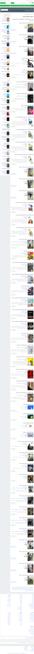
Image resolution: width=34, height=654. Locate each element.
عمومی (17, 5)
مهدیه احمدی (4, 36)
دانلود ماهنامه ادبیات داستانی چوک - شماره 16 (26, 452)
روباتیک (32, 620)
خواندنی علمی (19, 74)
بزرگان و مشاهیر (20, 613)
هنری (21, 623)
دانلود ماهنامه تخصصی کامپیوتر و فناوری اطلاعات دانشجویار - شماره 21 (22, 309)
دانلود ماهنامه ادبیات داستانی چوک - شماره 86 (26, 22)
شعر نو (32, 599)
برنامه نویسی (9, 599)
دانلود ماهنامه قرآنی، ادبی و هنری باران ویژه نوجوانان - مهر (24, 214)
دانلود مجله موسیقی (21, 290)
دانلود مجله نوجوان (20, 123)
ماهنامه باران (24, 118)
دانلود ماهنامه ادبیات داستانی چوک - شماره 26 (26, 517)
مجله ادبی (24, 25)
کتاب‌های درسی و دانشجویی (4, 27)
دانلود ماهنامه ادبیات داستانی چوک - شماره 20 (26, 474)
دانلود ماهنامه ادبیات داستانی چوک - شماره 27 (26, 528)
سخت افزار (9, 601)
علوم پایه (21, 609)
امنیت (9, 598)
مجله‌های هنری (4, 63)
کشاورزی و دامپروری (19, 608)
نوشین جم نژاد (4, 112)
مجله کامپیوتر (8, 613)
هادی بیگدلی (4, 94)
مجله (14, 5)
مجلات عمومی (23, 119)
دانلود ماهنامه (18, 86)
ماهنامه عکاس (31, 20)
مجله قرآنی (24, 136)
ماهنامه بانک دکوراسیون (15, 19)
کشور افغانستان (19, 363)
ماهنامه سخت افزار (18, 589)
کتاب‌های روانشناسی (4, 43)
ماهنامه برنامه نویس (17, 588)
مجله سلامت (9, 622)
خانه (32, 5)
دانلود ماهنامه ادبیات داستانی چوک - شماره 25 (26, 506)
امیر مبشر (4, 158)
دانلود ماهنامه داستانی (24, 364)
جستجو (12, 3)
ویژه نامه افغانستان (17, 362)
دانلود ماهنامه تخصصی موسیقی (23, 291)
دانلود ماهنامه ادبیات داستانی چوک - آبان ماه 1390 (25, 441)
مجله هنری (23, 121)
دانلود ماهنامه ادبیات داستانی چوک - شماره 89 (26, 167)
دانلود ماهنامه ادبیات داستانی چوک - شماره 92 (26, 551)
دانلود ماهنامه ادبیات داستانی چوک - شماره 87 (26, 34)
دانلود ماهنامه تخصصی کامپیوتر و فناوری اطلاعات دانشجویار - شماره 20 (22, 297)
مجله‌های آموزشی (23, 106)
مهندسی (20, 5)
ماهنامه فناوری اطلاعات (16, 255)
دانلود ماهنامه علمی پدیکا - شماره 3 (28, 70)
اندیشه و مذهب (20, 597)
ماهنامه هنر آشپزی (21, 19)
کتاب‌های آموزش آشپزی (3, 62)
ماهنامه (23, 159)
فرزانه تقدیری (4, 106)
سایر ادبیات (32, 608)
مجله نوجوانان (18, 135)
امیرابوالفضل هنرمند (3, 170)
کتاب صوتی (10, 5)
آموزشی (32, 634)
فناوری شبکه (25, 256)
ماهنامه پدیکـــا (31, 588)
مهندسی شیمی (31, 619)
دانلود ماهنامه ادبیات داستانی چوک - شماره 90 (26, 178)
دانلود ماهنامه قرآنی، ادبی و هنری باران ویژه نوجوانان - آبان (24, 202)
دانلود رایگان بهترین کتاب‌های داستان (4, 20)
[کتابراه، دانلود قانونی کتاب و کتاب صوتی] (25, 28)
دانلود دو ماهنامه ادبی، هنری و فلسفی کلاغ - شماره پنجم (24, 381)
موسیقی (21, 621)
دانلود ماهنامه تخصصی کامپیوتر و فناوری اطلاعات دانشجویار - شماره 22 (22, 321)
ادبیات (30, 5)
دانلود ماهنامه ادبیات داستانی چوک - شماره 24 (26, 495)
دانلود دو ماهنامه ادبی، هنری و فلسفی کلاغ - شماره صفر (25, 81)
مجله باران (19, 148)
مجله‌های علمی (23, 60)
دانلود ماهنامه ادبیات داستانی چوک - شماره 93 (26, 539)
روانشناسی (20, 601)
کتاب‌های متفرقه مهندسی (4, 75)
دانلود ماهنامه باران (19, 122)
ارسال (18, 642)
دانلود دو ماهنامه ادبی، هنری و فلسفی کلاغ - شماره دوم (25, 345)
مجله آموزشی (8, 620)
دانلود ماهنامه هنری (22, 87)
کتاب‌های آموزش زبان (3, 132)
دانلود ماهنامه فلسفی (17, 87)
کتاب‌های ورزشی (4, 159)
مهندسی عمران (31, 614)
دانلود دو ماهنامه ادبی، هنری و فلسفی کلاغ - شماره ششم (24, 392)
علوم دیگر (21, 610)
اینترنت (9, 596)
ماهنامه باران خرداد (19, 121)
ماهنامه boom (22, 418)
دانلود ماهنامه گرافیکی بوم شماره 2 (28, 413)
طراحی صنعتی (31, 613)
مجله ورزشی (9, 619)
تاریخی (21, 599)
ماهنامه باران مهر (15, 221)
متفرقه (21, 624)
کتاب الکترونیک (25, 647)
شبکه (12, 255)
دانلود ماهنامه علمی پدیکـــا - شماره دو (27, 58)
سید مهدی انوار (4, 73)
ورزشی (21, 622)
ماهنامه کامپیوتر (22, 267)
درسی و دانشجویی (20, 607)
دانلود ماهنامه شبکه (22, 255)
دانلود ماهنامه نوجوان (24, 122)
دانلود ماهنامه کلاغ (22, 86)
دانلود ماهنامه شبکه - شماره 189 (28, 251)
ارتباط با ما (32, 647)
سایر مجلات (9, 624)
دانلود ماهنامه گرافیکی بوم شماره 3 (28, 422)
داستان (32, 596)
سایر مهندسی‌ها (31, 621)
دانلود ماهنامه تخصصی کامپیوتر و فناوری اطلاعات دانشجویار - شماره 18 (22, 262)
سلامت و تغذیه (20, 619)
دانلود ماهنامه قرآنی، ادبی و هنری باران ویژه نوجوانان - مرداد (24, 142)
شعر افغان (23, 363)
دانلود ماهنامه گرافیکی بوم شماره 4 (28, 432)
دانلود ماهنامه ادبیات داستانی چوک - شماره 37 (26, 239)
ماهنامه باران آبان (13, 209)
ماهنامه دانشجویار (16, 268)
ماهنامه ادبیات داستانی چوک (20, 446)
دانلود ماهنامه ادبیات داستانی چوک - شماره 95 (26, 575)
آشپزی (21, 614)
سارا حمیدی (4, 25)
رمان (32, 597)
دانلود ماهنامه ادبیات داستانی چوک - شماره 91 (26, 190)
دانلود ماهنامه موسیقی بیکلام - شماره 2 (27, 286)
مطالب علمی (12, 74)
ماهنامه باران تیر (15, 136)
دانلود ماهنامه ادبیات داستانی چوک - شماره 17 (26, 463)
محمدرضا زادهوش (4, 124)
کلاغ (25, 83)
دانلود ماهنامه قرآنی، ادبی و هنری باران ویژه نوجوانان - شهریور (24, 154)
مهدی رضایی (18, 491)
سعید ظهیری (4, 67)
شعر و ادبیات (31, 627)
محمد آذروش (4, 138)
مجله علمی (16, 74)
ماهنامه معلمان (22, 108)
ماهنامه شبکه (24, 252)
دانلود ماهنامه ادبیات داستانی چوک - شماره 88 (26, 46)
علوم (27, 5)
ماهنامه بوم (25, 589)
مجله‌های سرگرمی (23, 84)
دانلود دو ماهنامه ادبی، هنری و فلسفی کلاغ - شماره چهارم (24, 369)
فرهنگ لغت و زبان (31, 606)
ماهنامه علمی (22, 74)
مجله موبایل (9, 614)
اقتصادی (21, 596)
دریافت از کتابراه (13, 29)
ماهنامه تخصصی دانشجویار (21, 268)
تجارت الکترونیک (8, 600)
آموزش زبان (32, 607)
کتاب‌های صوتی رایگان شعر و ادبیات (3, 68)
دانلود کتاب (13, 65)
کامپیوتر (24, 5)
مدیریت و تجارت (31, 632)
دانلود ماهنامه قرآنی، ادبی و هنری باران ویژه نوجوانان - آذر (24, 227)
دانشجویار (12, 268)
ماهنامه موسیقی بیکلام (23, 287)
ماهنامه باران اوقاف (14, 121)
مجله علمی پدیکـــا (26, 588)
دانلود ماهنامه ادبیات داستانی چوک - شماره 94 (26, 563)
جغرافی (21, 600)
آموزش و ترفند (8, 597)
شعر (32, 598)
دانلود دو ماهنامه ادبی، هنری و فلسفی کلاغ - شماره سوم (24, 356)
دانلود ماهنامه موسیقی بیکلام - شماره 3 (27, 333)
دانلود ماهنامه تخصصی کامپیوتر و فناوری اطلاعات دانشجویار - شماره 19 (22, 274)
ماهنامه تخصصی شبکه (21, 256)
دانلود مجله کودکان (15, 123)
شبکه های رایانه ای (15, 256)
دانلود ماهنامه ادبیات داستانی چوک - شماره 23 (26, 485)
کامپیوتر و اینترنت (8, 606)
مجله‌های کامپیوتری (22, 253)
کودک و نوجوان (20, 620)
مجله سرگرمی (22, 490)
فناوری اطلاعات (19, 269)
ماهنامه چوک (24, 240)
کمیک (32, 601)
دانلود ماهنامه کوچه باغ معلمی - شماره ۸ (27, 105)
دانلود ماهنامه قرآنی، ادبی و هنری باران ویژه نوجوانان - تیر (24, 129)
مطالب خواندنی (25, 75)
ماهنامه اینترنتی (29, 589)
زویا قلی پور (4, 117)
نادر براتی (5, 83)
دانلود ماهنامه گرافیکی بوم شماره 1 (28, 404)
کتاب (10, 640)
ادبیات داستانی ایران (18, 490)
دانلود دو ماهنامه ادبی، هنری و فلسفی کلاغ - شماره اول (25, 93)
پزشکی (21, 598)
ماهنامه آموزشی (18, 108)
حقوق (21, 606)
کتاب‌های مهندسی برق (3, 31)
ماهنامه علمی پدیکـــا (27, 19)
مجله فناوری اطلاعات (17, 267)
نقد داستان (19, 397)
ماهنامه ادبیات (14, 86)
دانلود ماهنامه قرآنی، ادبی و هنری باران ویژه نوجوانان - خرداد (24, 117)
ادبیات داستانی (19, 364)
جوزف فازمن (4, 55)
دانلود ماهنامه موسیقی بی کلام (15, 290)
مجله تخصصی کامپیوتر (24, 269)
